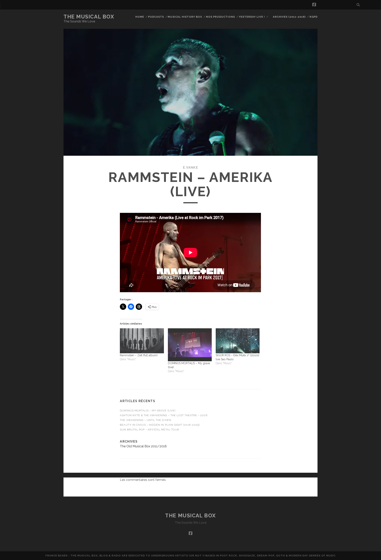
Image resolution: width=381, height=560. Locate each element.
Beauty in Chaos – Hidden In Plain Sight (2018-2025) (160, 424)
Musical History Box (185, 16)
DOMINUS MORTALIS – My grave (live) (147, 410)
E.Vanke (190, 167)
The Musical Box (89, 17)
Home (139, 16)
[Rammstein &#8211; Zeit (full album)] (142, 340)
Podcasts (156, 16)
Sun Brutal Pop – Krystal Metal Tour (149, 429)
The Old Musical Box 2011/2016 (143, 446)
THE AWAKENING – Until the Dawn (145, 420)
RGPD (314, 16)
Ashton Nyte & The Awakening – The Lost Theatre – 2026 (163, 415)
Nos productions (220, 16)
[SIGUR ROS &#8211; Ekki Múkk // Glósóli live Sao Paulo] (238, 340)
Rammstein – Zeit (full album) (139, 355)
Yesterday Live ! (252, 16)
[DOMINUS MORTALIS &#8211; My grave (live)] (190, 344)
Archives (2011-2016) (289, 16)
